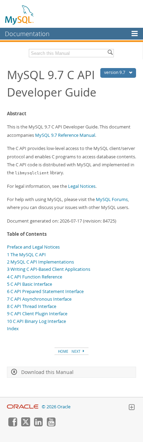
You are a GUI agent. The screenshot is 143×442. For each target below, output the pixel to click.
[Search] (110, 53)
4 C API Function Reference (34, 277)
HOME (63, 351)
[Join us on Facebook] (12, 424)
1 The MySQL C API (26, 254)
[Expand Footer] (131, 408)
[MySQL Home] (19, 14)
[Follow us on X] (25, 424)
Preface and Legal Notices (33, 247)
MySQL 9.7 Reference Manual (65, 135)
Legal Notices (81, 186)
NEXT (77, 351)
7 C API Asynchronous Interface (39, 299)
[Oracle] (23, 407)
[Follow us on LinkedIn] (38, 424)
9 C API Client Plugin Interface (37, 313)
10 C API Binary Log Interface (36, 321)
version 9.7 (115, 72)
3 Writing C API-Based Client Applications (48, 269)
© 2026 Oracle (56, 407)
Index (13, 328)
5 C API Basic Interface (29, 284)
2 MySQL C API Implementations (40, 262)
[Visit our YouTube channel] (51, 424)
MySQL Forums (112, 199)
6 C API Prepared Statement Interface (45, 291)
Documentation (27, 34)
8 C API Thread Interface (31, 306)
